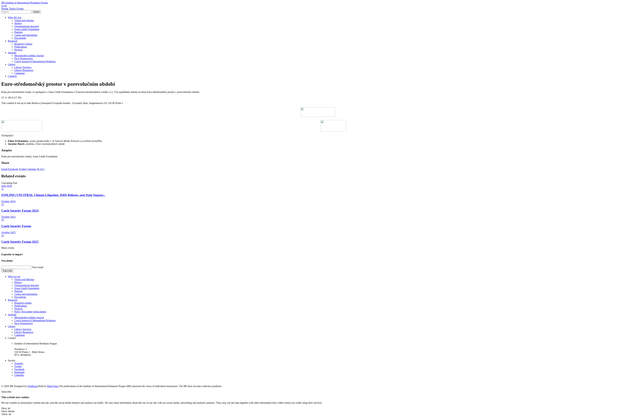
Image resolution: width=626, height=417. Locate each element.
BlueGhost (53, 386)
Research (12, 41)
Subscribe (7, 271)
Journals (12, 52)
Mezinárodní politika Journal (29, 55)
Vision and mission (24, 20)
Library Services (22, 67)
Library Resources (23, 70)
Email (4, 169)
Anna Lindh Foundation (26, 29)
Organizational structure (26, 285)
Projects (18, 49)
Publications (20, 46)
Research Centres (23, 43)
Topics (12, 8)
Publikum (33, 386)
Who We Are (14, 17)
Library (11, 64)
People (4, 8)
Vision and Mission (24, 279)
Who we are (14, 276)
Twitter (23, 169)
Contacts (12, 76)
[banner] (24, 2)
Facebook (13, 169)
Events (19, 8)
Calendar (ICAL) (36, 169)
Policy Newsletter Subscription (30, 311)
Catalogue (19, 73)
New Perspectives (23, 58)
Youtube (18, 363)
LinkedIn (19, 375)
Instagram (19, 372)
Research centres (23, 302)
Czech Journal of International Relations (35, 61)
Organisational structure (26, 26)
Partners (18, 32)
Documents (20, 38)
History (18, 23)
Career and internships (25, 35)
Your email (37, 267)
